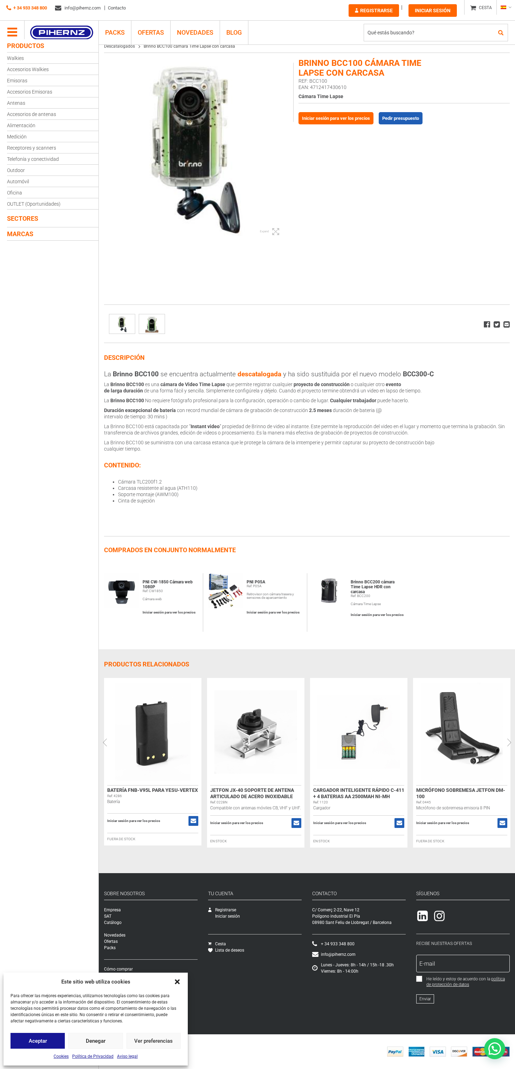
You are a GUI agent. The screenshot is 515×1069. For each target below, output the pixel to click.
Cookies (61, 1056)
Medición (17, 136)
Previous (104, 742)
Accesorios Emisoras (29, 92)
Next (509, 742)
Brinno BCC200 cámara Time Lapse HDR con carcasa (372, 587)
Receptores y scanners (31, 148)
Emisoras (17, 80)
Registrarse (376, 10)
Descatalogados (119, 46)
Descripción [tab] (124, 357)
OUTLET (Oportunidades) (34, 204)
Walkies (15, 58)
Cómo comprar (118, 969)
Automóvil (18, 181)
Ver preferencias (153, 1041)
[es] (505, 7)
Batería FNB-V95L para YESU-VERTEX (152, 790)
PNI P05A (256, 582)
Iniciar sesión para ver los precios (336, 118)
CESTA (485, 7)
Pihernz (61, 32)
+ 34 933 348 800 (30, 8)
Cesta (220, 943)
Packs (110, 947)
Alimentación (21, 125)
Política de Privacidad (93, 1056)
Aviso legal (127, 1056)
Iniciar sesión (433, 10)
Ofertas (151, 32)
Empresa (112, 909)
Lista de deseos (229, 950)
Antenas (16, 103)
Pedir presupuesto (400, 118)
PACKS (115, 32)
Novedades (195, 32)
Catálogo (113, 922)
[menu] (12, 32)
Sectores (22, 218)
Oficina (14, 193)
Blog (234, 32)
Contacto (117, 8)
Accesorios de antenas (31, 114)
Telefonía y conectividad (33, 159)
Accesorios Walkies (28, 69)
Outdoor (16, 170)
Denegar (95, 1041)
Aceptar (38, 1041)
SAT (107, 916)
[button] (177, 981)
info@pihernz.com (82, 8)
